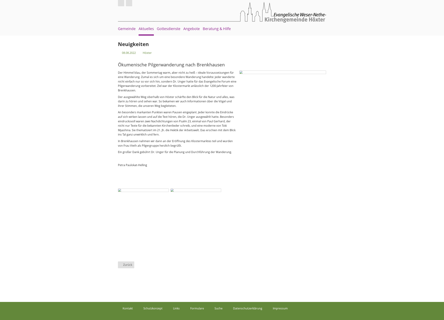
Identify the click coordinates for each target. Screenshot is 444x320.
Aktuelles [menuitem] (146, 28)
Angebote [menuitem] (191, 28)
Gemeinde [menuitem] (127, 28)
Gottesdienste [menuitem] (168, 28)
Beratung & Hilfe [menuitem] (217, 28)
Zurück (127, 265)
